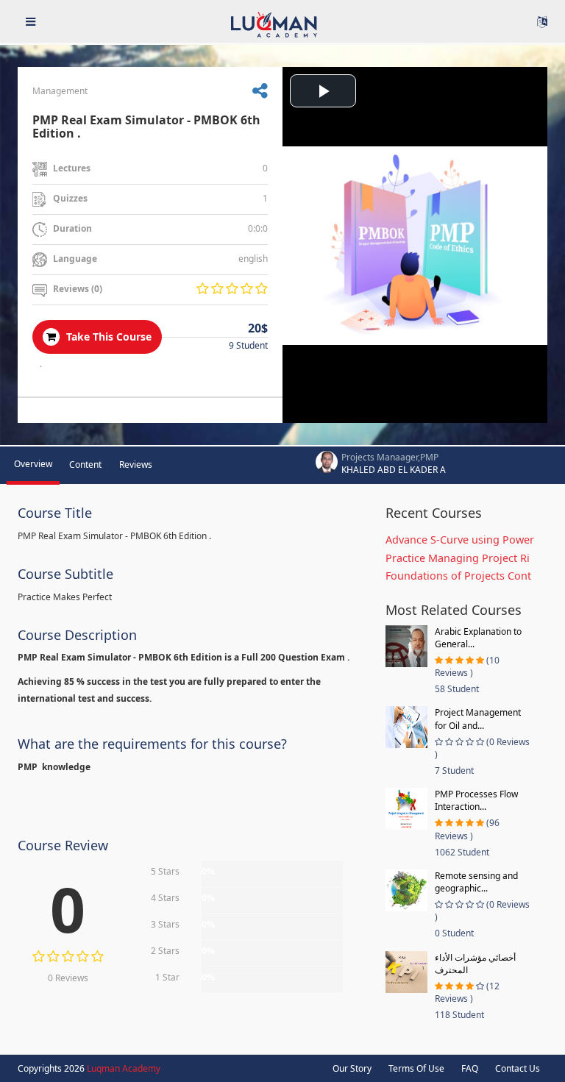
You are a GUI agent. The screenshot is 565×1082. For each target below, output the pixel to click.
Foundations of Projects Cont (458, 576)
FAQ (469, 1068)
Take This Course (107, 337)
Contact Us (517, 1068)
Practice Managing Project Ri (457, 558)
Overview (33, 464)
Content (85, 464)
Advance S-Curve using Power (459, 540)
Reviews (135, 464)
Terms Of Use (416, 1068)
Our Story (352, 1068)
